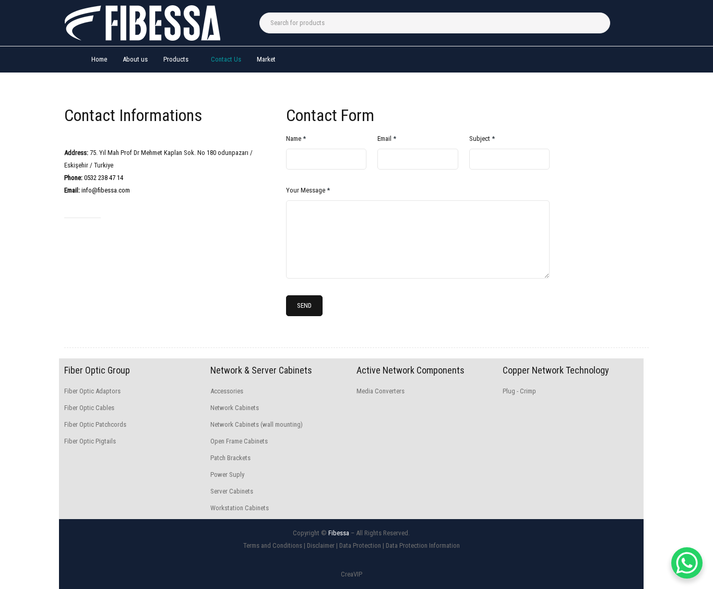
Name (296, 138)
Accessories (226, 391)
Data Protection (360, 545)
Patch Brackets (230, 458)
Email (386, 138)
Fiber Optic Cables (89, 408)
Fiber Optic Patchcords (95, 424)
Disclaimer (321, 545)
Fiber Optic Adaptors (92, 391)
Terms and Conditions (272, 545)
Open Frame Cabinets (239, 441)
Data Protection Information (423, 545)
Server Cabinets (231, 491)
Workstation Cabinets (239, 508)
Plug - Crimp (519, 391)
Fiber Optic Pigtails (90, 441)
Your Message (308, 190)
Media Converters (380, 391)
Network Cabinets (234, 408)
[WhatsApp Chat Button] (687, 563)
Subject (482, 138)
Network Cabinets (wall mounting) (256, 424)
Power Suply (227, 474)
